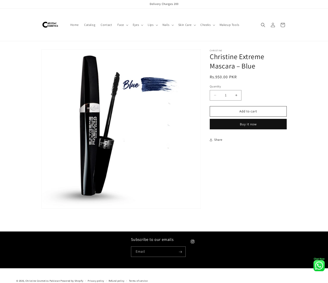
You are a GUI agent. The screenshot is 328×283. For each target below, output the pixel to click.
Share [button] (218, 140)
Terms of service (138, 280)
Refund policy (117, 280)
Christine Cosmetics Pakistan (42, 280)
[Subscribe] (180, 252)
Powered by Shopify (71, 280)
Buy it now (248, 124)
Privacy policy (96, 280)
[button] (122, 24)
